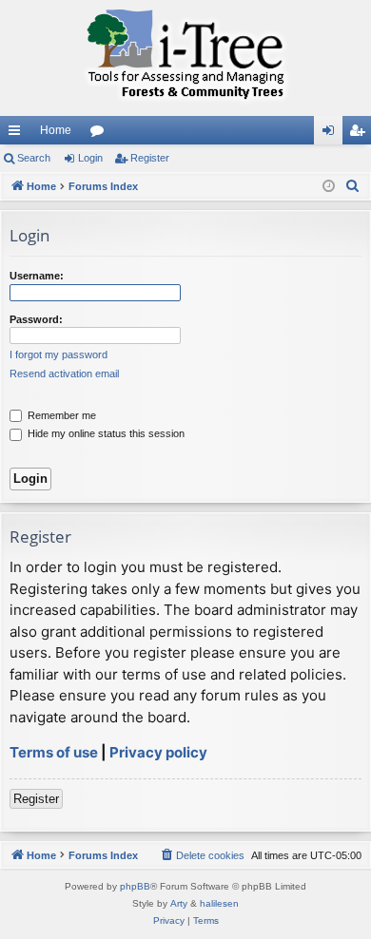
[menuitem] (352, 186)
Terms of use (54, 752)
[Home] (185, 58)
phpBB (135, 886)
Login (90, 157)
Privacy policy (158, 752)
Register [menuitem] (360, 134)
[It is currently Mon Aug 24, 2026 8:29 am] (328, 187)
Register (149, 157)
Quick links (18, 134)
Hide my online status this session (105, 433)
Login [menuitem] (332, 134)
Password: (36, 319)
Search (33, 157)
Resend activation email (64, 373)
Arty (178, 903)
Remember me (60, 415)
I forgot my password (58, 354)
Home (55, 130)
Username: (37, 275)
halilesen (219, 903)
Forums (100, 134)
